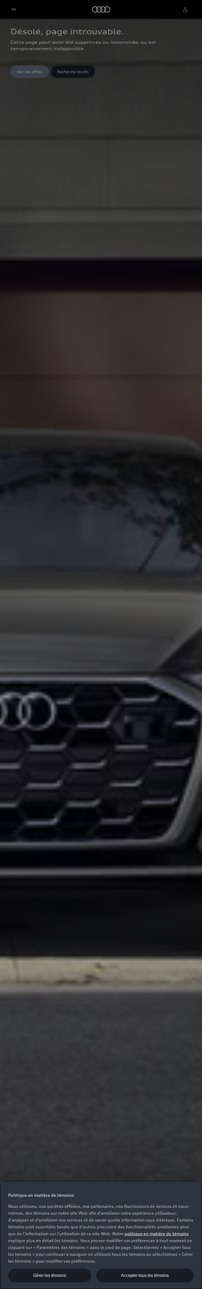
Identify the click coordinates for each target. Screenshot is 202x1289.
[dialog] (101, 1235)
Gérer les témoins (49, 1275)
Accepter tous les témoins (145, 1275)
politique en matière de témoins (157, 1233)
